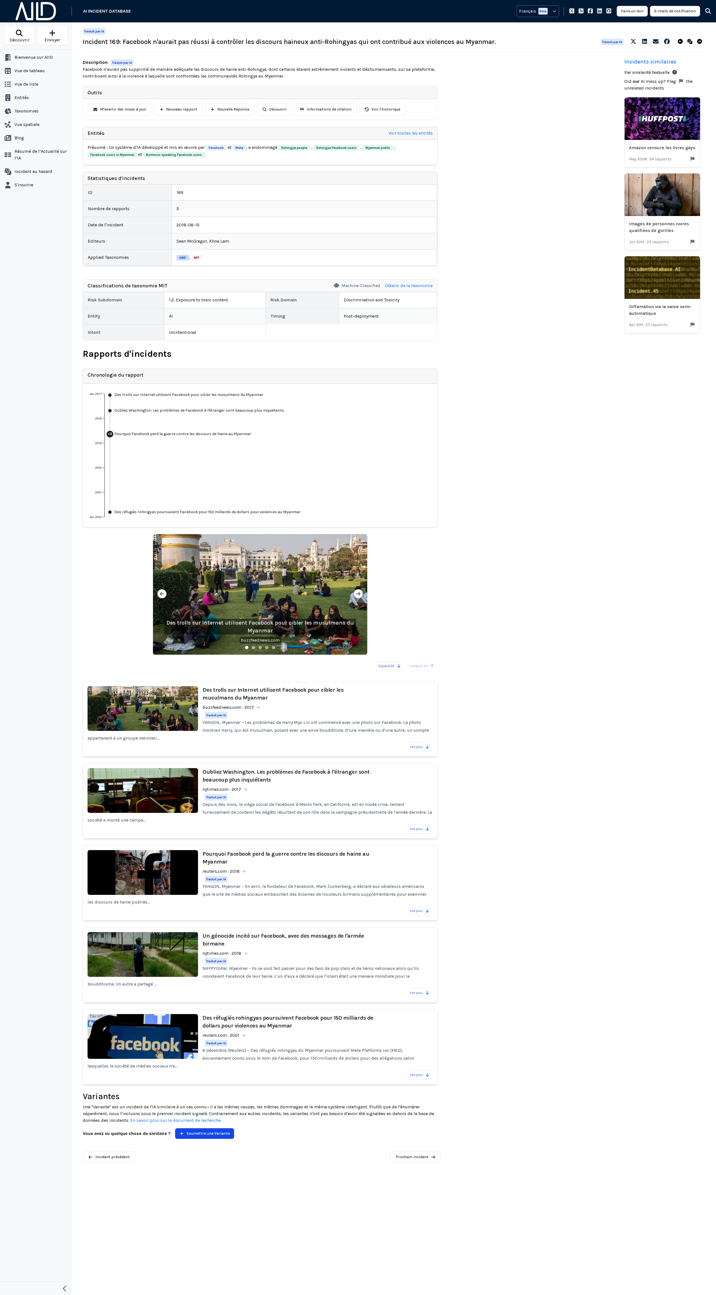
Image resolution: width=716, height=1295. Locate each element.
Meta (239, 148)
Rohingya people (294, 148)
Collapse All (418, 666)
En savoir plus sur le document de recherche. (176, 1120)
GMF (182, 258)
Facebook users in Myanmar (112, 155)
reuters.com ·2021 (220, 1035)
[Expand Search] (704, 11)
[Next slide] (358, 594)
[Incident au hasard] (691, 42)
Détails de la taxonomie (409, 285)
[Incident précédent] (681, 42)
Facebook (216, 148)
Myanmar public (378, 148)
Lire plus (416, 747)
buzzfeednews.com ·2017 (228, 707)
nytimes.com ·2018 (221, 953)
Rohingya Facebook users (336, 148)
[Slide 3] (260, 647)
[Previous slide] (161, 594)
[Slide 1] (246, 647)
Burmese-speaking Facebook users (174, 155)
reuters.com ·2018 (221, 871)
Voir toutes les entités (410, 133)
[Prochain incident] (700, 42)
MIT (196, 258)
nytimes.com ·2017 (221, 789)
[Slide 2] (253, 647)
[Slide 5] (273, 647)
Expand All (386, 666)
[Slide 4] (266, 647)
